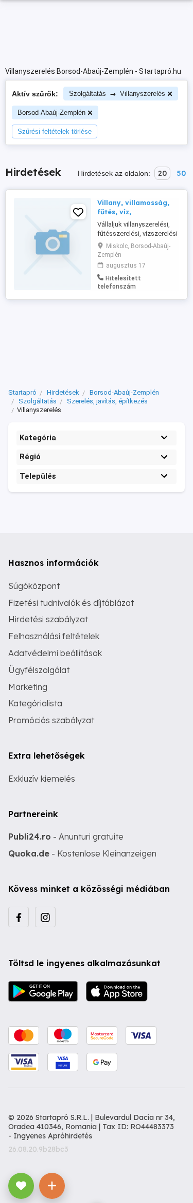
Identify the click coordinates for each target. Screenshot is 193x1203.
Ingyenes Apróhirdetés (52, 1135)
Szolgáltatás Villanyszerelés (117, 93)
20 (162, 173)
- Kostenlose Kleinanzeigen (82, 853)
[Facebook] (18, 917)
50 (181, 173)
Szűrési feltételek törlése (54, 131)
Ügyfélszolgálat (38, 670)
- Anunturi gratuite (66, 836)
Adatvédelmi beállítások (55, 653)
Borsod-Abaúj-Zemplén (51, 112)
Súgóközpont (34, 586)
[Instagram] (45, 917)
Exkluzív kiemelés (41, 778)
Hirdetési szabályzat (48, 619)
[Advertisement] (96, 341)
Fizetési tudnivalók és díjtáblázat (71, 603)
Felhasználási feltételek (53, 636)
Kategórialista (35, 703)
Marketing (27, 687)
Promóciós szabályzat (51, 720)
